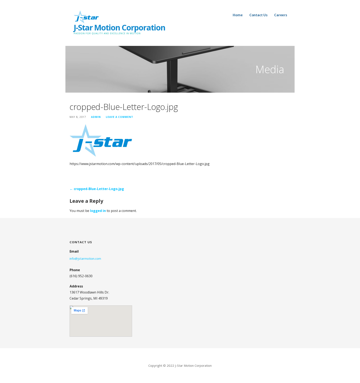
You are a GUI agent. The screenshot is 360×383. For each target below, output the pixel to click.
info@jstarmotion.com (85, 258)
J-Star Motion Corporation (119, 27)
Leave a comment (119, 116)
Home (237, 15)
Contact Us (258, 15)
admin (96, 116)
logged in (98, 210)
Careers (280, 15)
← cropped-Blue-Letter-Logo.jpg (97, 188)
